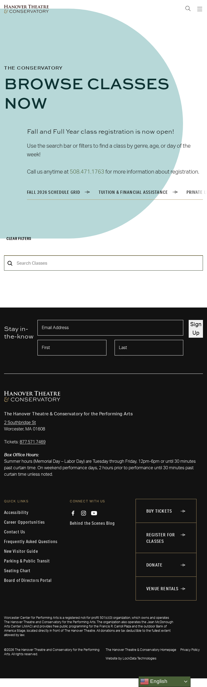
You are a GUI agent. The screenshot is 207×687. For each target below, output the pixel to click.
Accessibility (16, 512)
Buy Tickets (159, 511)
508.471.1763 (87, 172)
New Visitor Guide (21, 551)
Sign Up (195, 329)
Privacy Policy (190, 649)
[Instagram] (83, 513)
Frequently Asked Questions (31, 541)
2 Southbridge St (20, 422)
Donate (154, 565)
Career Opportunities (24, 522)
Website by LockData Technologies (131, 658)
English (158, 681)
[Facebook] (73, 513)
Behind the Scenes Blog (92, 523)
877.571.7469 (33, 442)
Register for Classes (160, 538)
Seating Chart (17, 570)
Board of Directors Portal (28, 580)
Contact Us (14, 531)
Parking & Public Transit (27, 561)
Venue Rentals (162, 588)
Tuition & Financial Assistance (133, 192)
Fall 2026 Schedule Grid (53, 192)
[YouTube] (94, 513)
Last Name (124, 358)
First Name (46, 358)
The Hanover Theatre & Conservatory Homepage (141, 649)
